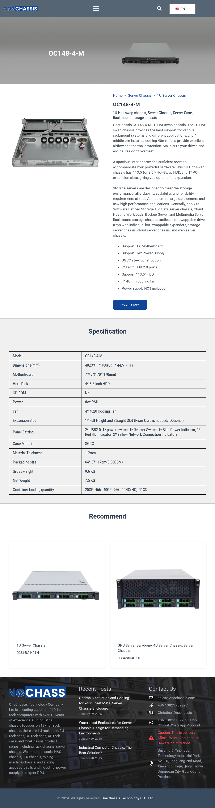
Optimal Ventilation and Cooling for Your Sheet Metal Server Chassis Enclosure (104, 703)
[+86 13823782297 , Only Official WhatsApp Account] (153, 723)
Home (118, 95)
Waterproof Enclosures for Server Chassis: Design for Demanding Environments (105, 728)
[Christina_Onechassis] (153, 712)
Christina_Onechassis (175, 712)
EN (182, 9)
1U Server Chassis (171, 95)
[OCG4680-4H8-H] (158, 605)
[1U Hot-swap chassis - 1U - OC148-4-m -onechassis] (55, 139)
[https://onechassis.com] (21, 8)
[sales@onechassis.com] (153, 698)
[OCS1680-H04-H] (57, 605)
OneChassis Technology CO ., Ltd (127, 798)
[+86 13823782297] (153, 705)
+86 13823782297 (173, 705)
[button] (96, 8)
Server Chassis (140, 95)
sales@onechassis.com (176, 698)
